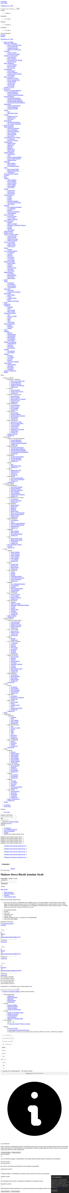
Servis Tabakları (11, 181)
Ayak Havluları (11, 287)
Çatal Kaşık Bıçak (9, 195)
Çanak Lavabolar (12, 52)
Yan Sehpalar (10, 352)
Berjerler (9, 333)
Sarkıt (9, 308)
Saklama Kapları (11, 267)
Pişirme (6, 248)
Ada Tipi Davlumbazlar (13, 122)
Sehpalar (6, 349)
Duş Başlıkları (11, 71)
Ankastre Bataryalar (12, 48)
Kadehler (9, 210)
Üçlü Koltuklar (11, 339)
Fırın (8, 111)
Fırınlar (6, 110)
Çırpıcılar (13, 665)
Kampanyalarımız (12, 1005)
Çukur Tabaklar (11, 184)
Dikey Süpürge (11, 163)
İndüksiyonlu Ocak (12, 116)
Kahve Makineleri (9, 127)
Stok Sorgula (4, 889)
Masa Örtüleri (11, 295)
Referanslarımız (11, 1000)
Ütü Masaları (10, 172)
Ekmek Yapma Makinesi (17, 514)
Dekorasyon (7, 304)
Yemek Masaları (11, 343)
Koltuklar (6, 331)
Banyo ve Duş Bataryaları (14, 45)
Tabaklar (6, 178)
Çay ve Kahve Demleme (10, 251)
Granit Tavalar (11, 243)
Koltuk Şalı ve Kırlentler (13, 292)
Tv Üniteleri (10, 357)
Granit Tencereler (12, 236)
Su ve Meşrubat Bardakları (14, 207)
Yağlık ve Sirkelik (12, 223)
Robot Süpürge (11, 164)
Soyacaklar (10, 269)
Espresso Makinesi (12, 130)
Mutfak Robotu (11, 143)
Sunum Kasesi (11, 193)
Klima (5, 302)
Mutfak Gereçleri (8, 233)
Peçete (9, 299)
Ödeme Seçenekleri (9, 893)
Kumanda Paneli (11, 61)
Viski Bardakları (11, 213)
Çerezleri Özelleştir (6, 1152)
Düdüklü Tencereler (12, 239)
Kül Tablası (14, 735)
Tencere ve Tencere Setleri (11, 234)
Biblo (8, 319)
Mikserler (9, 146)
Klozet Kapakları (11, 58)
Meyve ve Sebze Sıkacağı (17, 512)
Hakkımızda (10, 996)
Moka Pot (10, 255)
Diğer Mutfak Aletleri (16, 668)
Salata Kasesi (10, 192)
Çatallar (9, 196)
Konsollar (10, 355)
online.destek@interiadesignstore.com (19, 1030)
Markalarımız (10, 1002)
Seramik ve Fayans (9, 87)
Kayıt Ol (9, 823)
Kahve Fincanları (12, 216)
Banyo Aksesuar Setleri (13, 80)
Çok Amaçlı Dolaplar (13, 361)
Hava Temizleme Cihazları (11, 174)
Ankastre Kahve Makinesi (18, 494)
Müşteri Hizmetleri (12, 997)
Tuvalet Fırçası (11, 83)
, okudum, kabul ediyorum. (18, 991)
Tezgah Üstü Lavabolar (13, 54)
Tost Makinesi (11, 154)
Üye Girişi (7, 812)
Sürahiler (9, 222)
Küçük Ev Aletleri (9, 125)
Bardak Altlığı (14, 609)
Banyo (6, 281)
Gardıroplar (10, 369)
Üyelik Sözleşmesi (12, 1015)
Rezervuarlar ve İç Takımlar (14, 60)
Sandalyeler (10, 346)
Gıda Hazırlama (8, 142)
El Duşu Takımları (12, 72)
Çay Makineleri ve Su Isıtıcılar (12, 137)
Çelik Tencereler (11, 237)
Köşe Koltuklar (15, 759)
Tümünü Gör (14, 387)
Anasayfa (8, 828)
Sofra (5, 177)
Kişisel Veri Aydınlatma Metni (15, 1012)
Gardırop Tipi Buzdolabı (13, 105)
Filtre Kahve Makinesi (13, 131)
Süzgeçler (10, 264)
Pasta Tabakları (11, 186)
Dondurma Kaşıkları (12, 201)
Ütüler (5, 167)
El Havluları (10, 283)
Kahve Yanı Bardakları (13, 211)
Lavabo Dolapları (12, 64)
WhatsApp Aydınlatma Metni (15, 1018)
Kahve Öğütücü (11, 133)
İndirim (6, 372)
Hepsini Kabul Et (16, 1152)
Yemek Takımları (8, 231)
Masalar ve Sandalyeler (10, 342)
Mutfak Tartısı (11, 149)
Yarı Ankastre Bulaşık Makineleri (16, 102)
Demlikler (13, 650)
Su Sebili (6, 175)
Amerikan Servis (11, 298)
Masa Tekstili (7, 293)
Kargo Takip (4, 3)
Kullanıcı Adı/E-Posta (6, 815)
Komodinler (10, 367)
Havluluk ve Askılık (12, 78)
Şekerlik (9, 228)
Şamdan (9, 328)
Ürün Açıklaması (8, 892)
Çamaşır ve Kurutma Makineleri (12, 90)
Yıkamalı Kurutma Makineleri (15, 95)
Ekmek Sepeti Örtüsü (13, 301)
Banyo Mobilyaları (9, 63)
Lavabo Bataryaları (12, 46)
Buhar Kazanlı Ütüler (13, 169)
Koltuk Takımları (15, 761)
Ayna (12, 734)
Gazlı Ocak (10, 119)
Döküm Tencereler (12, 240)
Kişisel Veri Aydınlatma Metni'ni (11, 991)
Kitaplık (9, 360)
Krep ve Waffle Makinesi (14, 158)
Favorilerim (4, 1)
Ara (18, 8)
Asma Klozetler (11, 57)
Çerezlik (9, 227)
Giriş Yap (3, 823)
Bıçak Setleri (10, 277)
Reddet (35, 1148)
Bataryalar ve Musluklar (10, 43)
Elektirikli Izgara (11, 160)
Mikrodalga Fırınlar (12, 113)
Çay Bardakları (11, 208)
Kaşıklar (9, 199)
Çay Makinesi (11, 139)
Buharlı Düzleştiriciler (13, 170)
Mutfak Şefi (10, 145)
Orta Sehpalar (11, 351)
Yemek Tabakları (11, 180)
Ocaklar (6, 114)
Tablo (8, 320)
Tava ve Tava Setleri (9, 242)
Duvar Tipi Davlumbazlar (14, 124)
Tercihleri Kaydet (15, 1191)
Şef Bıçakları (10, 273)
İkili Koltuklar (11, 337)
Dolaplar (6, 354)
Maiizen (13, 868)
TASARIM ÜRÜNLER (10, 829)
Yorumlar (6, 895)
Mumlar (9, 325)
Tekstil (6, 280)
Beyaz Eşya (7, 89)
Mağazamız (10, 999)
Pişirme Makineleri (9, 152)
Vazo (8, 314)
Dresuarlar (10, 345)
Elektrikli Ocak (11, 117)
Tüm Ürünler (10, 86)
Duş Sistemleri (8, 69)
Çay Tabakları (14, 559)
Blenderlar (10, 148)
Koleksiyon (14, 737)
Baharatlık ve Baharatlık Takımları (16, 225)
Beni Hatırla (6, 821)
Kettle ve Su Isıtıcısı (12, 140)
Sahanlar (9, 249)
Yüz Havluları (11, 284)
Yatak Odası (7, 289)
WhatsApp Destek (14, 1024)
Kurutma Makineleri (12, 93)
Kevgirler (13, 667)
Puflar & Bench (11, 334)
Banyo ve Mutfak (8, 42)
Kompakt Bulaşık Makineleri (15, 101)
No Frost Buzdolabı (12, 107)
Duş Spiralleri (11, 75)
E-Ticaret (30, 1073)
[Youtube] (10, 1022)
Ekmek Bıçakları (11, 275)
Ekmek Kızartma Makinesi (14, 157)
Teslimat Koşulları (12, 1008)
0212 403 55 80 (13, 1028)
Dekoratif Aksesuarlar (10, 313)
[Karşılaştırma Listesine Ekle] (1, 932)
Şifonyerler (10, 366)
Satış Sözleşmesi (11, 1017)
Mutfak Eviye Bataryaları (14, 49)
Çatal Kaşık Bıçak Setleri (14, 202)
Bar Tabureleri (11, 348)
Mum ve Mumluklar (9, 323)
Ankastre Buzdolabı (12, 108)
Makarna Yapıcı (15, 515)
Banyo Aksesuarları (9, 77)
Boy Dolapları (11, 67)
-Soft (26, 1073)
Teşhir (5, 330)
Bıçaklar (9, 198)
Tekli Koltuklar (11, 336)
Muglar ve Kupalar (12, 219)
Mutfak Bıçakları (8, 272)
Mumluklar (10, 326)
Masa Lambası (11, 311)
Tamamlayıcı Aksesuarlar (17, 429)
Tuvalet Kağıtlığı (11, 81)
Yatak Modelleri (11, 364)
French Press (10, 257)
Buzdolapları (7, 104)
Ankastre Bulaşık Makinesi (14, 99)
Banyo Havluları (11, 286)
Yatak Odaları (7, 363)
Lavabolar (6, 51)
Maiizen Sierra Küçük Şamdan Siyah (10, 937)
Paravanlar (10, 358)
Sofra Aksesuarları (9, 220)
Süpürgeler (7, 161)
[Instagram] (8, 1022)
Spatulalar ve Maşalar (16, 664)
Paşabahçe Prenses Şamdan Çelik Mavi (11, 970)
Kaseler (6, 189)
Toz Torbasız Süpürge (13, 166)
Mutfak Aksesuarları (9, 261)
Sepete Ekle (4, 883)
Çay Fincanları (11, 217)
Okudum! (54, 1190)
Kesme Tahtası (11, 263)
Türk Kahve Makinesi (13, 128)
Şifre (2, 818)
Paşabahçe (3, 967)
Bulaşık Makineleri (9, 96)
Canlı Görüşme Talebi (10, 896)
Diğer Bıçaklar (11, 278)
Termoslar (13, 652)
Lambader (10, 307)
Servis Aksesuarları (16, 579)
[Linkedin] (13, 1022)
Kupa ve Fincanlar (9, 214)
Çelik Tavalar (11, 246)
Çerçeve (9, 317)
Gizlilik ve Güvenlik (12, 1014)
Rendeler (9, 266)
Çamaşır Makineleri (12, 92)
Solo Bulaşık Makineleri (13, 98)
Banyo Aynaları (11, 66)
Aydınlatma (7, 305)
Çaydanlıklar (10, 252)
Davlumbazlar (8, 121)
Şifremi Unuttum (14, 821)
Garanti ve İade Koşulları (14, 1009)
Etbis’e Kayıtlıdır (25, 1024)
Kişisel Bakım (14, 431)
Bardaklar (6, 205)
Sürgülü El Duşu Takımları (14, 74)
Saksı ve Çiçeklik (12, 316)
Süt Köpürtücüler (12, 134)
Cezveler (9, 254)
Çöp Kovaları (11, 84)
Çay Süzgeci (10, 258)
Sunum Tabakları (11, 183)
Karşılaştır (3, 925)
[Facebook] (11, 1022)
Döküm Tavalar (11, 245)
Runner (9, 296)
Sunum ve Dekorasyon (10, 370)
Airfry (9, 155)
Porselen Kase (11, 190)
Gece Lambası (11, 310)
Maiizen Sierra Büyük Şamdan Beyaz (11, 953)
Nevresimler (10, 290)
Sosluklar (13, 611)
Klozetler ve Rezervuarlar (11, 55)
